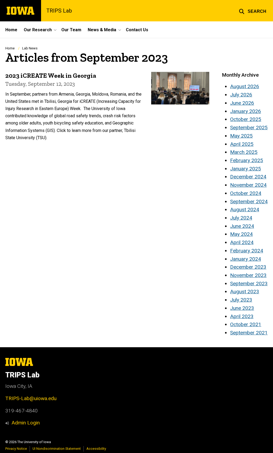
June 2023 (242, 308)
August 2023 (244, 291)
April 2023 (242, 316)
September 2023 (249, 283)
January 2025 (245, 169)
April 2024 (242, 242)
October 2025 (245, 119)
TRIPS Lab (59, 10)
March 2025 (244, 152)
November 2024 (248, 185)
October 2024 (245, 193)
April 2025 (242, 144)
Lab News (30, 48)
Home (11, 29)
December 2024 (248, 177)
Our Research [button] (38, 29)
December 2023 (248, 267)
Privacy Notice (16, 449)
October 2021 (245, 324)
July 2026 (241, 95)
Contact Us (137, 29)
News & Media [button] (102, 29)
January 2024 (245, 259)
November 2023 (248, 275)
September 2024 (249, 201)
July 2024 (241, 218)
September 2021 (249, 333)
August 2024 (244, 209)
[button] (252, 10)
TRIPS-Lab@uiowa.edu (31, 398)
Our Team (71, 29)
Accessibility (96, 449)
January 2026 (245, 111)
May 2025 (241, 136)
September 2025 (249, 127)
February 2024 (246, 251)
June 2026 (242, 103)
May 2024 (241, 234)
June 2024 (242, 226)
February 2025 (246, 160)
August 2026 (244, 86)
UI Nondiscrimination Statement (57, 449)
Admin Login (25, 423)
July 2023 (241, 300)
